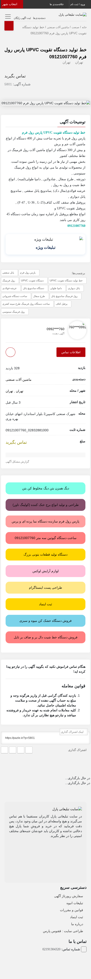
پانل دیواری (74, 288)
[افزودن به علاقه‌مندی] (10, 352)
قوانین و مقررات (71, 910)
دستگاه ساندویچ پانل (33, 288)
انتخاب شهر (10, 4)
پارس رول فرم (27, 272)
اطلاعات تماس (70, 352)
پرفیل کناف (61, 303)
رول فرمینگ (8, 280)
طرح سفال (39, 296)
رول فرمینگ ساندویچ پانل (64, 296)
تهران (79, 62)
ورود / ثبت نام (78, 4)
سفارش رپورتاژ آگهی (68, 896)
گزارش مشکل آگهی (18, 461)
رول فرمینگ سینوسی (13, 311)
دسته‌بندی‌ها (39, 18)
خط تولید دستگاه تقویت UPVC (66, 280)
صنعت (75, 27)
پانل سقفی (8, 272)
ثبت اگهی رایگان (22, 18)
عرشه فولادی (9, 288)
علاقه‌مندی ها (57, 4)
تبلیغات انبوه (74, 903)
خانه (84, 27)
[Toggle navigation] (7, 16)
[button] (45, 122)
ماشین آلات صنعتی (58, 27)
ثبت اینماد (76, 917)
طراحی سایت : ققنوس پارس (63, 931)
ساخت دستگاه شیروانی (14, 296)
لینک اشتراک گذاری (72, 731)
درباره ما (77, 924)
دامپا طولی (56, 288)
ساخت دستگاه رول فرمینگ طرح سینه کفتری (26, 303)
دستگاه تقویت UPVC (32, 280)
